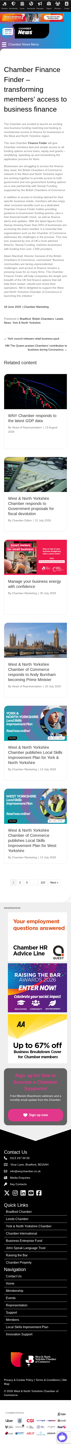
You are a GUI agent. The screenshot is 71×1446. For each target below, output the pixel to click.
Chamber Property (19, 1262)
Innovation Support (19, 1334)
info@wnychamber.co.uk (25, 1171)
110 (43, 882)
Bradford (25, 318)
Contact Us (13, 1276)
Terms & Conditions (48, 1379)
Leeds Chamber (17, 1219)
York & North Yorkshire (26, 322)
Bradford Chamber (19, 1211)
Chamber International (21, 1233)
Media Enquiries (20, 1177)
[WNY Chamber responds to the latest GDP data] (35, 391)
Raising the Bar (17, 1255)
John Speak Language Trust (25, 1248)
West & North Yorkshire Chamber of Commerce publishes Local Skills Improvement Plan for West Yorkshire (32, 840)
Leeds (59, 318)
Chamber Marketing (36, 306)
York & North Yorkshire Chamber (28, 1226)
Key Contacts (18, 1184)
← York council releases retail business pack (31, 338)
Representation (16, 1305)
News (7, 322)
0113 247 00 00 (20, 1158)
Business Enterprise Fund (24, 1240)
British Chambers (43, 318)
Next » (54, 882)
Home (10, 1283)
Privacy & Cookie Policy (18, 1379)
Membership (14, 1290)
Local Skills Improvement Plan (27, 1327)
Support (11, 1312)
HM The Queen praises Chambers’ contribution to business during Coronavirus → (36, 347)
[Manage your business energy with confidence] (35, 557)
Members (12, 1319)
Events (11, 1298)
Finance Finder (37, 143)
